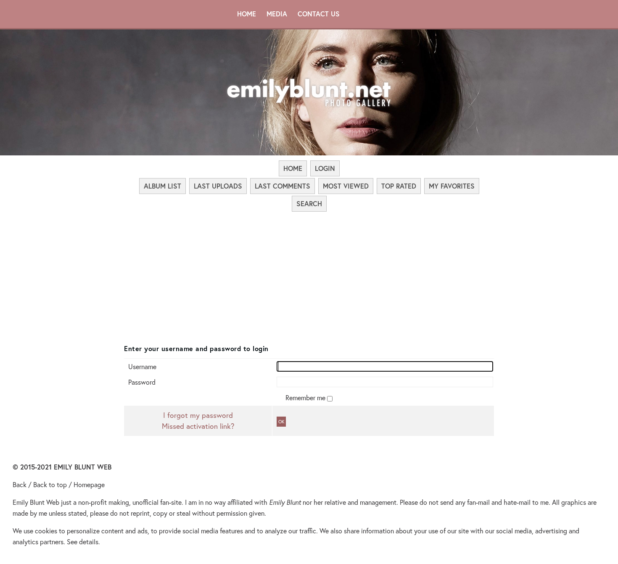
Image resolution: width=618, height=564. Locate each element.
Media (277, 13)
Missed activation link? (198, 426)
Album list (162, 185)
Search (309, 203)
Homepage (89, 484)
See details (82, 541)
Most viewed (346, 185)
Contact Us (319, 13)
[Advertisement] (309, 275)
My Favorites (452, 185)
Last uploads (218, 185)
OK (281, 422)
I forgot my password (198, 415)
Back (19, 484)
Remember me (306, 397)
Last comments (282, 185)
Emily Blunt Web (36, 502)
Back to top (50, 484)
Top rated (398, 185)
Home (246, 13)
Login (325, 168)
